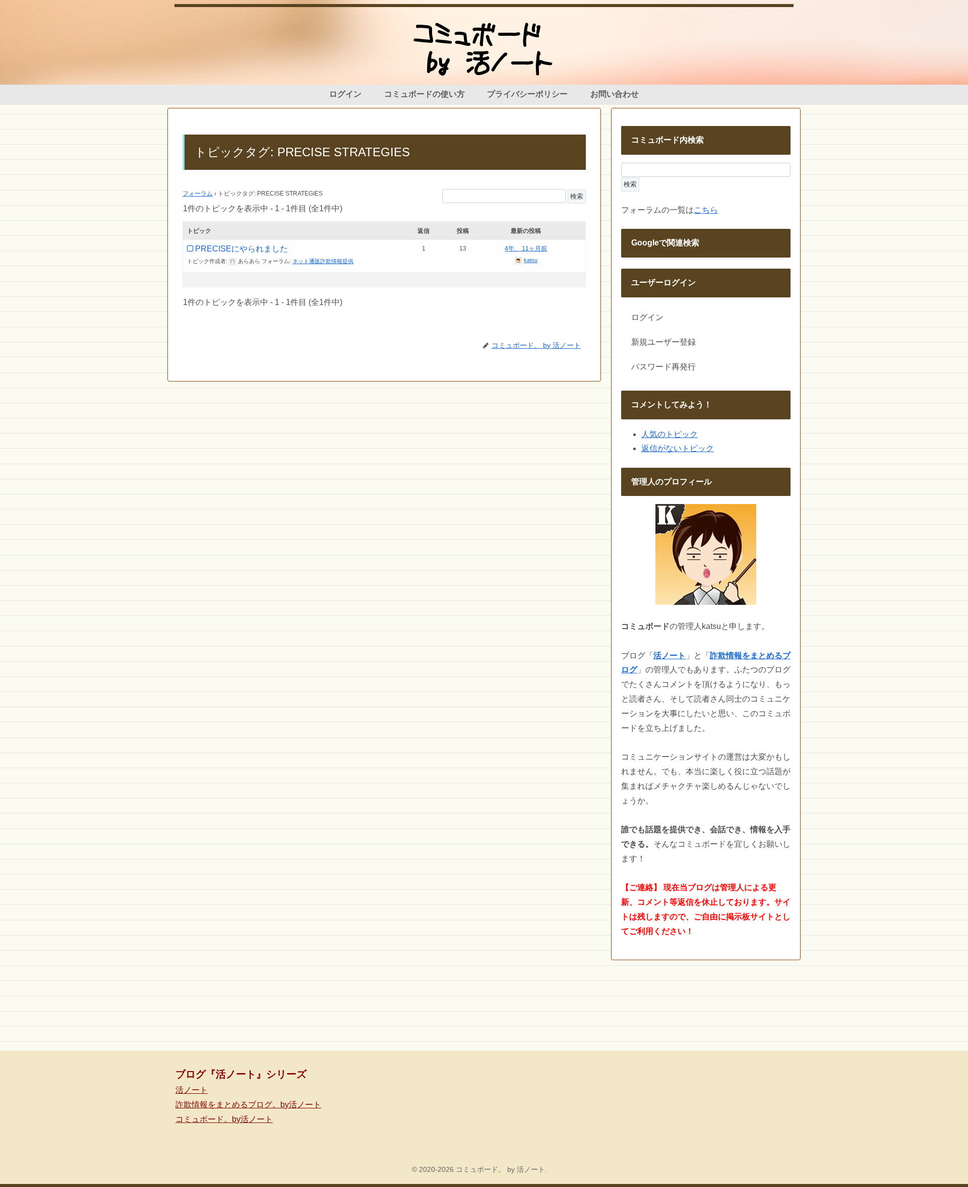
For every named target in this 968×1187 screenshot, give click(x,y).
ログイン (647, 317)
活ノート (191, 1090)
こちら (706, 210)
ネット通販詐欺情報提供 (322, 261)
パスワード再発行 (663, 366)
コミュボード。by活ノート (224, 1119)
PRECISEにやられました (241, 248)
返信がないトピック (677, 448)
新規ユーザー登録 (663, 342)
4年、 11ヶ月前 (526, 248)
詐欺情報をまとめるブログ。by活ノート (248, 1104)
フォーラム (198, 193)
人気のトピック (669, 434)
